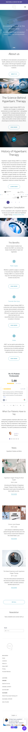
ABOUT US (14, 74)
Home (3, 658)
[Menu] (25, 7)
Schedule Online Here (18, 214)
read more (14, 286)
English (13, 715)
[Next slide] (27, 30)
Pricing (3, 669)
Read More (14, 127)
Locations (4, 660)
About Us (4, 663)
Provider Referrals (6, 671)
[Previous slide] (1, 30)
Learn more (14, 186)
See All (14, 602)
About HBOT (5, 666)
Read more (14, 358)
